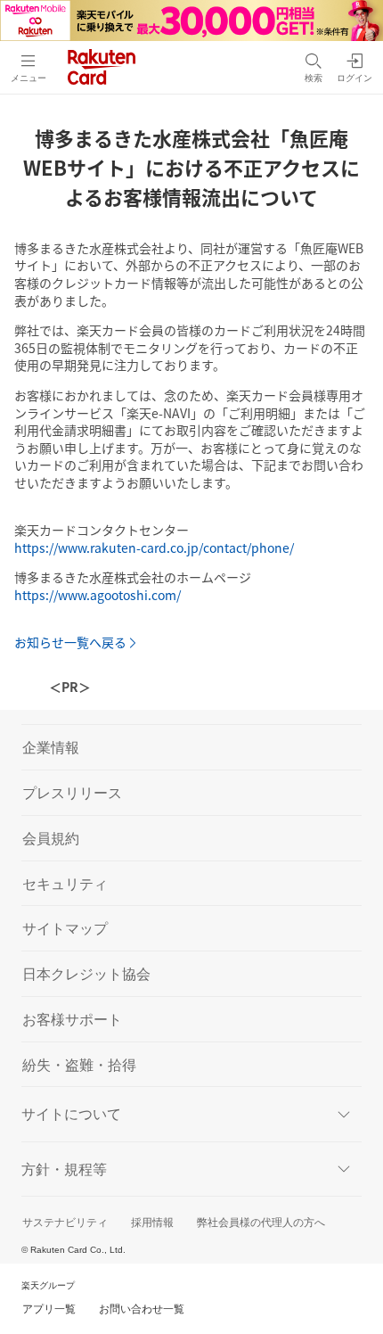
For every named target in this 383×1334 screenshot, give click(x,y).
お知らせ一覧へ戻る (70, 642)
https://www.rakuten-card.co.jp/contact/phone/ (154, 547)
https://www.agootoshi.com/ (97, 595)
